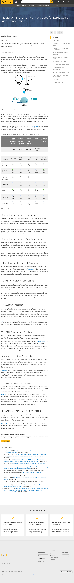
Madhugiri (41, 341)
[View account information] (58, 2)
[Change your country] (16, 2)
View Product (6, 441)
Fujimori (4, 321)
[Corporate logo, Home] (7, 2)
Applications (24, 5)
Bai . (3, 292)
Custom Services (39, 5)
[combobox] (35, 1)
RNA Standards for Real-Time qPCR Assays (60, 76)
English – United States (66, 571)
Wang (25, 252)
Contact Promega (41, 552)
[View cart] (68, 2)
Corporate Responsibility (67, 556)
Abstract (55, 37)
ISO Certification (65, 554)
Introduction (56, 40)
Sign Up (3, 555)
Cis (14, 450)
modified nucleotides (33, 126)
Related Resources (58, 82)
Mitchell (4, 394)
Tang (11, 228)
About (57, 5)
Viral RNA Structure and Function (61, 64)
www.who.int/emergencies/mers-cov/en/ (32, 472)
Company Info (65, 552)
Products (18, 5)
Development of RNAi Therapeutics (58, 68)
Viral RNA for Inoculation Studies (61, 72)
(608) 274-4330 (41, 561)
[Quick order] (63, 2)
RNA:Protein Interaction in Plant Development (61, 49)
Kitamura (4, 423)
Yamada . (31, 269)
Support (52, 5)
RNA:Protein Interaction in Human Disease (61, 44)
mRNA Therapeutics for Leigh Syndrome (60, 53)
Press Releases (65, 558)
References (56, 79)
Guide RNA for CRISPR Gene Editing (60, 58)
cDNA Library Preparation (59, 61)
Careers (64, 559)
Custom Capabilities (54, 557)
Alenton (4, 370)
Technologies (31, 5)
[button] (51, 1)
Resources (46, 5)
